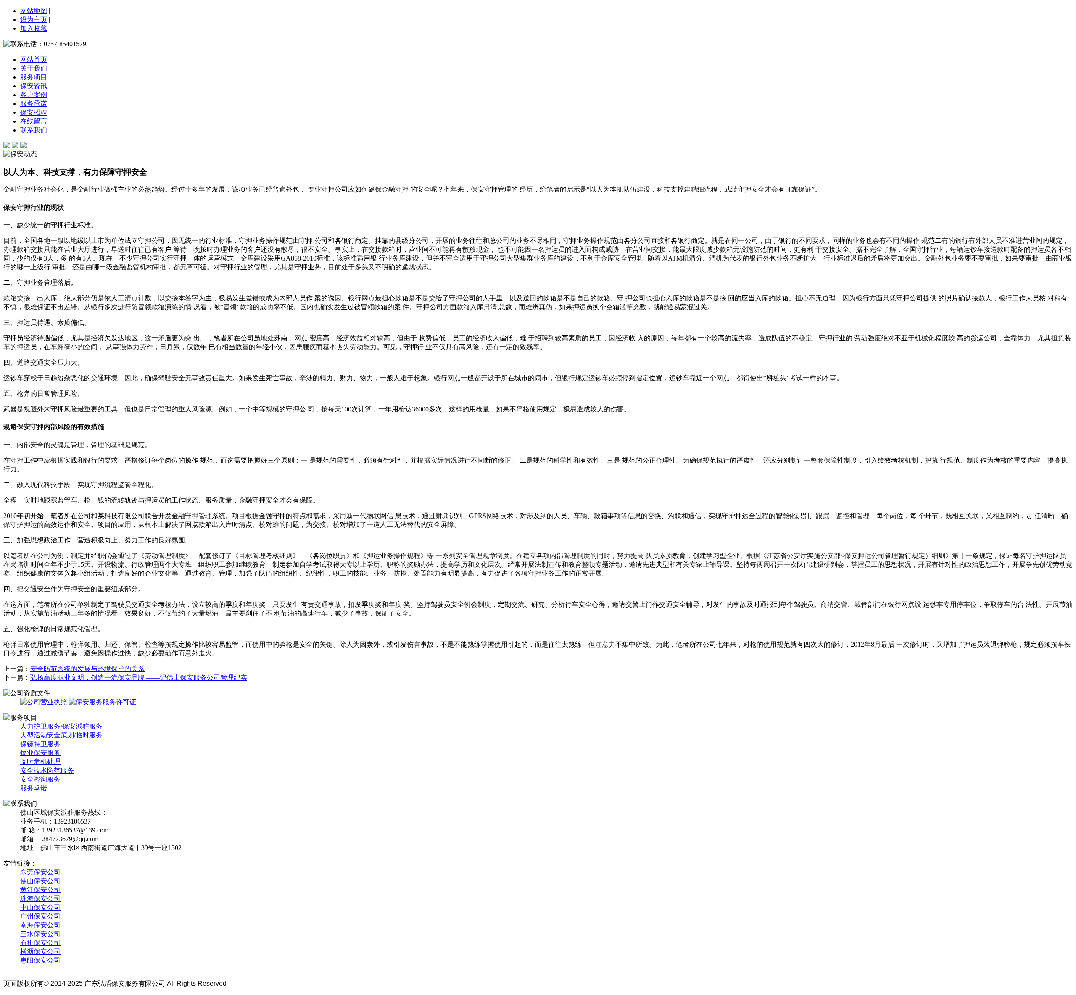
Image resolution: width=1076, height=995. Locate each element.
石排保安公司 (40, 942)
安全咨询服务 (40, 779)
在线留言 (33, 121)
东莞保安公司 (40, 872)
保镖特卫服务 (40, 744)
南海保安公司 (40, 925)
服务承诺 (33, 103)
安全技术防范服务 (47, 770)
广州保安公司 (40, 916)
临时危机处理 (40, 761)
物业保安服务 (40, 752)
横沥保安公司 (40, 951)
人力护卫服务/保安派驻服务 (61, 726)
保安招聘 (33, 112)
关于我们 (33, 68)
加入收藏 (33, 28)
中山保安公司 (40, 907)
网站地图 (33, 10)
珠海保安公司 (40, 898)
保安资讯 (33, 85)
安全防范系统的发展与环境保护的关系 (87, 668)
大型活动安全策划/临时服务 (61, 735)
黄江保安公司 (40, 889)
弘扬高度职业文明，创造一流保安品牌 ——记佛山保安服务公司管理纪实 (138, 677)
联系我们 (33, 130)
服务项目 (33, 77)
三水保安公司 (40, 933)
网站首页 (33, 59)
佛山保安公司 (40, 880)
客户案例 (33, 94)
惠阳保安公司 (40, 960)
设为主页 (33, 19)
